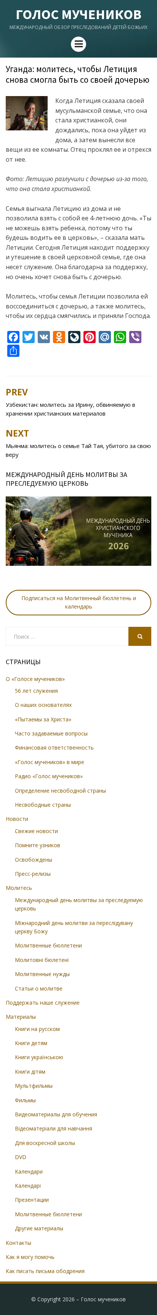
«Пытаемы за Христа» (43, 719)
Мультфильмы (34, 1085)
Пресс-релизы (33, 873)
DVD (20, 1157)
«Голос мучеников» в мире (49, 762)
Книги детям (31, 1043)
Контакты (18, 1242)
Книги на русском (37, 1028)
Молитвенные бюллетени (48, 945)
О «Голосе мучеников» (35, 678)
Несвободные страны (43, 804)
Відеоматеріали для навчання (53, 1128)
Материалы (21, 1016)
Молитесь (19, 887)
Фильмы (25, 1100)
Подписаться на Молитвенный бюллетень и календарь (78, 602)
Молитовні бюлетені (42, 959)
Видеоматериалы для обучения (56, 1114)
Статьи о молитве (38, 988)
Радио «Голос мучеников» (49, 776)
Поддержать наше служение (43, 1002)
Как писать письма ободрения (45, 1271)
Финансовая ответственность (54, 747)
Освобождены (33, 859)
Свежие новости (36, 831)
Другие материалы (39, 1228)
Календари (29, 1171)
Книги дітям (30, 1071)
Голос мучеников (78, 14)
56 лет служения (36, 690)
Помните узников (37, 845)
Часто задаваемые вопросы (51, 733)
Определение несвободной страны (60, 790)
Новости (17, 818)
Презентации (32, 1199)
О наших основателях (43, 704)
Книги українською (39, 1057)
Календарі (28, 1185)
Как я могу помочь (30, 1256)
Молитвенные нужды (42, 974)
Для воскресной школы (45, 1142)
